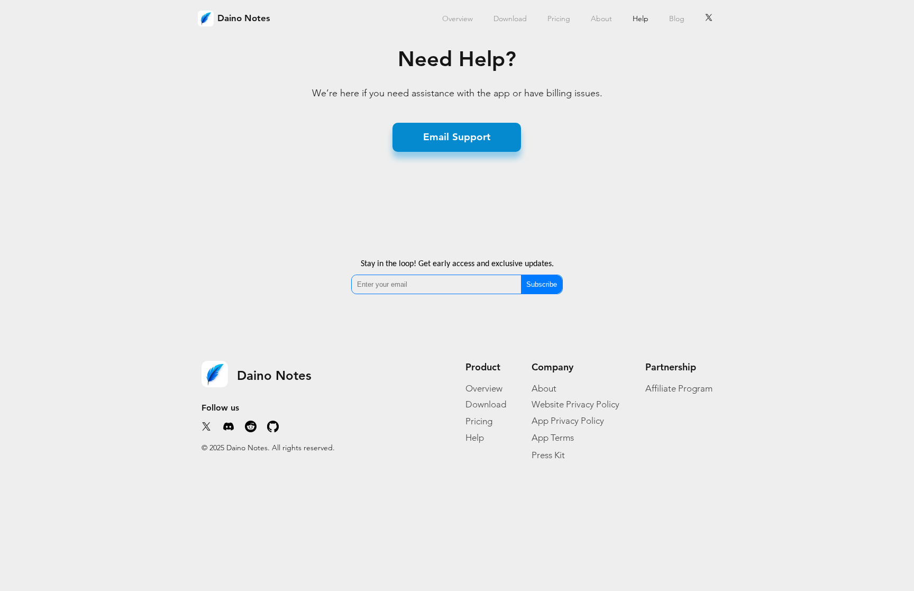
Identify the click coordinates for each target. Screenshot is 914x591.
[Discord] (228, 426)
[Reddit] (251, 426)
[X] (709, 17)
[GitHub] (273, 426)
